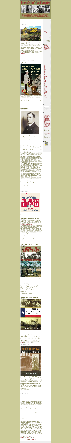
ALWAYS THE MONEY (46, 46)
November (45, 57)
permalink (28, 60)
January (45, 66)
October (45, 80)
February (45, 78)
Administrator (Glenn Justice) (47, 131)
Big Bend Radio (45, 24)
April (44, 63)
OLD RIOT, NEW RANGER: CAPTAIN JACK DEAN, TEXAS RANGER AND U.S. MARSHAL (47, 116)
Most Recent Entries (46, 112)
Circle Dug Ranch (45, 25)
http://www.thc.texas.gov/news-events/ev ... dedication (26, 215)
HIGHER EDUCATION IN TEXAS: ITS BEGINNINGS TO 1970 (47, 123)
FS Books (45, 27)
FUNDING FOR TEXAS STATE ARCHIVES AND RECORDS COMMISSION (47, 49)
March (45, 61)
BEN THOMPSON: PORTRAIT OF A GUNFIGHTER (47, 124)
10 (32, 439)
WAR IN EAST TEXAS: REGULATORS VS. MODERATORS (46, 122)
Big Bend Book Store (46, 23)
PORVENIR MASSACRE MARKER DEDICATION (46, 119)
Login (44, 34)
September (45, 62)
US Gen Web (45, 31)
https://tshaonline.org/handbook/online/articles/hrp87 (26, 224)
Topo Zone (45, 30)
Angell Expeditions (46, 32)
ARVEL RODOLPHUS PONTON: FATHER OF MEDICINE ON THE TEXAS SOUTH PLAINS (46, 118)
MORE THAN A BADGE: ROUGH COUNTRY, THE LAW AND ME (47, 54)
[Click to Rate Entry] (30, 60)
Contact (44, 21)
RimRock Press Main (46, 22)
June (44, 59)
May (44, 68)
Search (44, 104)
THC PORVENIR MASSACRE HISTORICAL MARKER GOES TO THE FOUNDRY (47, 126)
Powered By (45, 141)
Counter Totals (45, 109)
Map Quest (45, 28)
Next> (34, 439)
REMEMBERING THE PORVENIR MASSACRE (46, 45)
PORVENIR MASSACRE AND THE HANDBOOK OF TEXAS (47, 120)
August (45, 58)
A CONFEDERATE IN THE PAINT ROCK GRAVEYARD (46, 47)
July (44, 88)
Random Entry (45, 44)
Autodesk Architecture (23, 53)
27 (47, 41)
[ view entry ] (22, 60)
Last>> (35, 439)
